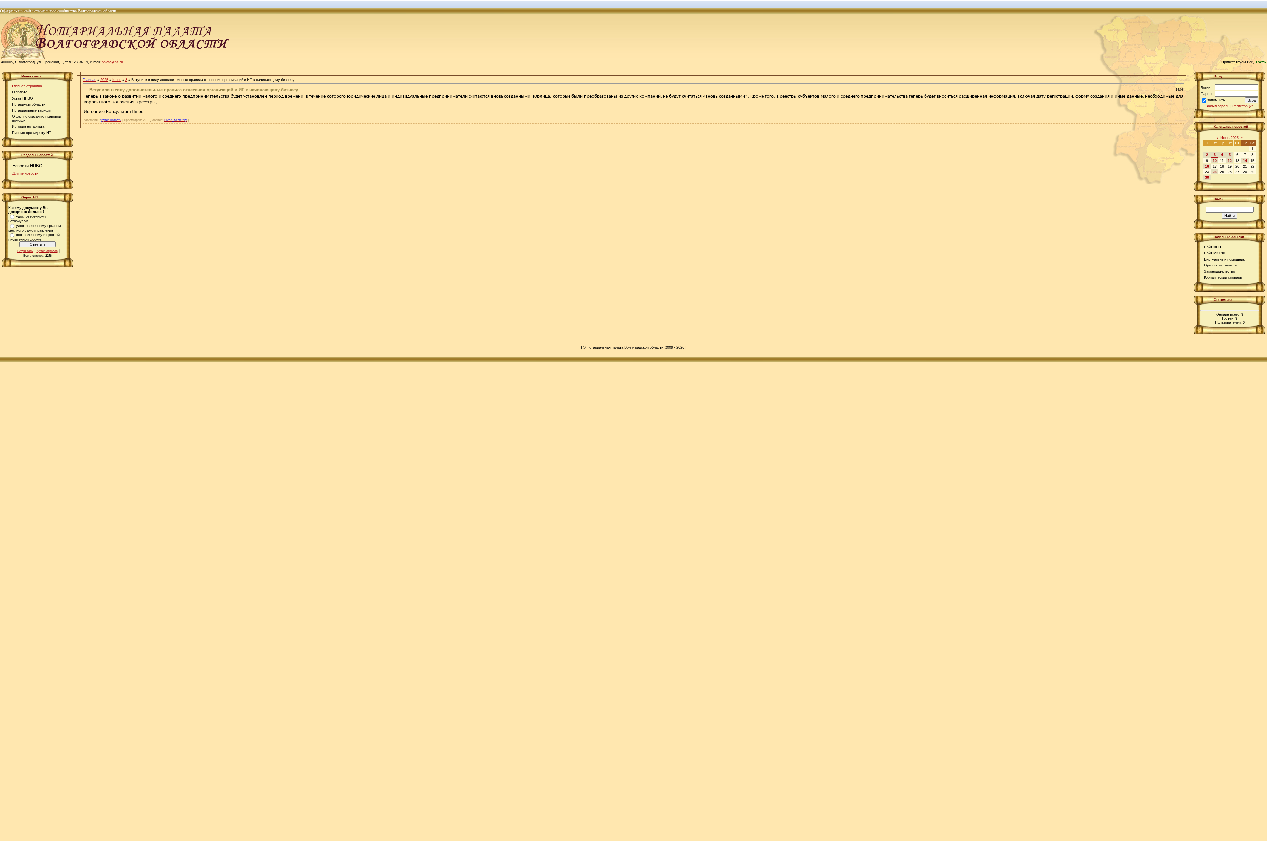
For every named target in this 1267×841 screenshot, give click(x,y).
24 (1215, 172)
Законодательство (1219, 271)
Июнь (116, 80)
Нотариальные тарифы (31, 110)
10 (1215, 161)
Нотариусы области (28, 104)
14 (1245, 161)
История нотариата (28, 126)
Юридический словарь (1223, 277)
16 (1207, 166)
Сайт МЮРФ (1214, 253)
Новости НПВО (27, 165)
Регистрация (1242, 106)
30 (1207, 177)
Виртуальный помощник (1224, 259)
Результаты (25, 251)
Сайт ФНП (1212, 247)
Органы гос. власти (1220, 265)
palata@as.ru (112, 62)
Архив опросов (47, 251)
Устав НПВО (22, 98)
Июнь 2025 (1229, 138)
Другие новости (25, 173)
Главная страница (27, 86)
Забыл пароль (1217, 106)
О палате (19, 92)
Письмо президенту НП (31, 133)
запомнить (1216, 100)
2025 (104, 80)
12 (1230, 161)
